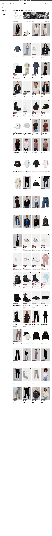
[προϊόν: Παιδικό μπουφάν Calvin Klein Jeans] (45, 49)
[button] (15, 21)
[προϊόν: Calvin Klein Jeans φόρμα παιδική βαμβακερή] (17, 240)
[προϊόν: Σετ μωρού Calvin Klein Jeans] (45, 278)
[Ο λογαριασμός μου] (45, 3)
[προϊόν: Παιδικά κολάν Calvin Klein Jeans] (36, 316)
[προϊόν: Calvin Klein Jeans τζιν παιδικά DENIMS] (45, 202)
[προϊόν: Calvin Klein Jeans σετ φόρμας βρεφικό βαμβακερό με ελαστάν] (36, 68)
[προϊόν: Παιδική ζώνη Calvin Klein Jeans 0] (45, 297)
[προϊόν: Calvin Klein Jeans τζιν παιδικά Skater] (27, 354)
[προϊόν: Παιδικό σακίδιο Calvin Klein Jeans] (17, 278)
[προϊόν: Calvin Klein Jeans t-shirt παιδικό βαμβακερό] (17, 29)
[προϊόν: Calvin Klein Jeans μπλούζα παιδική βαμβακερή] (36, 221)
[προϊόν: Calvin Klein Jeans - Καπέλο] (45, 106)
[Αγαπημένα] (47, 3)
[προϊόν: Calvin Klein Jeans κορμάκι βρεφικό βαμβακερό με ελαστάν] (27, 163)
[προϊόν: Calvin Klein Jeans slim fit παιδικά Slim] (45, 182)
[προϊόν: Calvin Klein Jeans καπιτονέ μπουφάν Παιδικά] (45, 87)
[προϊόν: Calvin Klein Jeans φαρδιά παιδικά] (27, 49)
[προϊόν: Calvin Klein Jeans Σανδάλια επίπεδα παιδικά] (36, 240)
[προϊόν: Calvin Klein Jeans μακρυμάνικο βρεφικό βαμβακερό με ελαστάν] (17, 125)
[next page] (37, 407)
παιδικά (10, 3)
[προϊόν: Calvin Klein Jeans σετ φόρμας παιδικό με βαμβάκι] (45, 259)
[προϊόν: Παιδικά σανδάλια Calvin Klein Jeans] (27, 259)
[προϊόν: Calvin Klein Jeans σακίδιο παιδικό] (45, 221)
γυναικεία (3, 3)
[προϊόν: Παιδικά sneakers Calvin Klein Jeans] (17, 259)
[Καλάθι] (49, 3)
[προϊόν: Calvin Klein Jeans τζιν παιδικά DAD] (17, 221)
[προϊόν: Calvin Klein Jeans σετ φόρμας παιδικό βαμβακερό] (45, 316)
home (13, 3)
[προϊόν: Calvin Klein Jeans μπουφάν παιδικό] (27, 221)
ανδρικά (7, 3)
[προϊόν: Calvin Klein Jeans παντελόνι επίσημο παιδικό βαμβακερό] (27, 182)
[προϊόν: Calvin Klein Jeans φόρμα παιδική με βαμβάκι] (27, 68)
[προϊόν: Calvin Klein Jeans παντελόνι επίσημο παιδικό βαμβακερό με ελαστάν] (17, 374)
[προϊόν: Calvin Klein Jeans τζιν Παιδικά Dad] (36, 374)
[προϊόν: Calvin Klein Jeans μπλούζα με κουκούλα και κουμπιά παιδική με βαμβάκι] (27, 202)
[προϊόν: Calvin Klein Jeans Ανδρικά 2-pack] (27, 106)
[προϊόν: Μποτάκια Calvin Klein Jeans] (17, 106)
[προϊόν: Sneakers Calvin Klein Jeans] (36, 49)
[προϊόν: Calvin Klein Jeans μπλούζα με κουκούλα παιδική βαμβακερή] (45, 335)
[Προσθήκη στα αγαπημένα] (21, 24)
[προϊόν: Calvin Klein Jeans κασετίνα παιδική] (27, 87)
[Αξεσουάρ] (10, 14)
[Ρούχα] (10, 11)
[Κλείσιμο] (49, 0)
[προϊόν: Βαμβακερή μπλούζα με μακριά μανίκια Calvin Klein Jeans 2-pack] (17, 68)
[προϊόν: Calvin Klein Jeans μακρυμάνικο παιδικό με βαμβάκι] (17, 49)
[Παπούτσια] (10, 13)
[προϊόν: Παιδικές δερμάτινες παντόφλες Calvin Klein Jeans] (36, 297)
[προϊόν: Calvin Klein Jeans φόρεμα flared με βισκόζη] (17, 202)
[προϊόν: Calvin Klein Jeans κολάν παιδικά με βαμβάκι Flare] (17, 354)
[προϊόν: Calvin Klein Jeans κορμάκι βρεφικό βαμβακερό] (17, 182)
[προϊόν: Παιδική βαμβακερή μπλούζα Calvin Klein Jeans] (27, 316)
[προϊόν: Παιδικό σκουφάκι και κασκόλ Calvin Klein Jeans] (17, 297)
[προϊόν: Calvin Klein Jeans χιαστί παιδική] (27, 29)
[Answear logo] (26, 3)
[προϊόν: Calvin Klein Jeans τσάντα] (36, 182)
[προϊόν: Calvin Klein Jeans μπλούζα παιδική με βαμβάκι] (45, 393)
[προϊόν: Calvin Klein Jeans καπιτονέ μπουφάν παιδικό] (17, 87)
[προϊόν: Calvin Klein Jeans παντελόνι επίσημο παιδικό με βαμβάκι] (17, 393)
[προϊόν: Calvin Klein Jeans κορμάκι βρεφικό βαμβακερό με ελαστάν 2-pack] (27, 335)
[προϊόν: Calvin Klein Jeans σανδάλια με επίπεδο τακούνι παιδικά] (27, 240)
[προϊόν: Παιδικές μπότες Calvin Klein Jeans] (27, 278)
